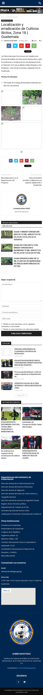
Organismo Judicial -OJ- (9, 535)
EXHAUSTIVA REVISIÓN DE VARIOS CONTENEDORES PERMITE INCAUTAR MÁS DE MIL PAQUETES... (28, 363)
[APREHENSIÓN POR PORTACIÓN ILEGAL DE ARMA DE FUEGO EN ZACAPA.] (32, 442)
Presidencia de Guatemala (11, 525)
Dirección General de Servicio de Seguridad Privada (20, 500)
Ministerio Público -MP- (9, 539)
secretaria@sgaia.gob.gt (27, 668)
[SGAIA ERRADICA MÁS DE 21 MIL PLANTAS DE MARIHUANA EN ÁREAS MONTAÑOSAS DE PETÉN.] (7, 261)
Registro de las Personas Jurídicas (13, 504)
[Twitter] (24, 682)
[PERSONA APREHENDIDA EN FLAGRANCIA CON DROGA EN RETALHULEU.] (7, 352)
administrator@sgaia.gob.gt (11, 571)
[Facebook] (18, 682)
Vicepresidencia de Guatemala (12, 529)
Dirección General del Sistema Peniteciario (17, 487)
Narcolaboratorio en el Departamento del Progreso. (9, 180)
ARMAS (4, 419)
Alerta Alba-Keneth (8, 556)
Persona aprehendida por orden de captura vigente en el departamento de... (27, 374)
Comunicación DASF (10, 40)
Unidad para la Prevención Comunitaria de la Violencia (21, 514)
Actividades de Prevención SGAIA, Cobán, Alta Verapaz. (32, 424)
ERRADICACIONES (7, 20)
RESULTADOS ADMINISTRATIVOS (28, 418)
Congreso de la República (10, 532)
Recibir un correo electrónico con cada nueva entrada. (21, 329)
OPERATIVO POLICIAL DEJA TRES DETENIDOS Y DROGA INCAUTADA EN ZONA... (27, 385)
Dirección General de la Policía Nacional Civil (17, 483)
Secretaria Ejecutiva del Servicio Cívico (15, 510)
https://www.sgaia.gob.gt (21, 211)
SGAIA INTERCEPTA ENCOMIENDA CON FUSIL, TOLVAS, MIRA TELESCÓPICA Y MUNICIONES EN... (10, 427)
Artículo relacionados (10, 223)
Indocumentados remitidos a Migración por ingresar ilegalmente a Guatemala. (32, 181)
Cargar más (21, 395)
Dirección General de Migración (12, 490)
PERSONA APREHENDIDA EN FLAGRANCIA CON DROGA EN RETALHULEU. (25, 351)
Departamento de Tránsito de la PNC (15, 507)
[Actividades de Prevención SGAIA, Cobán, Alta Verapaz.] (32, 413)
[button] (40, 3)
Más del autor (7, 226)
